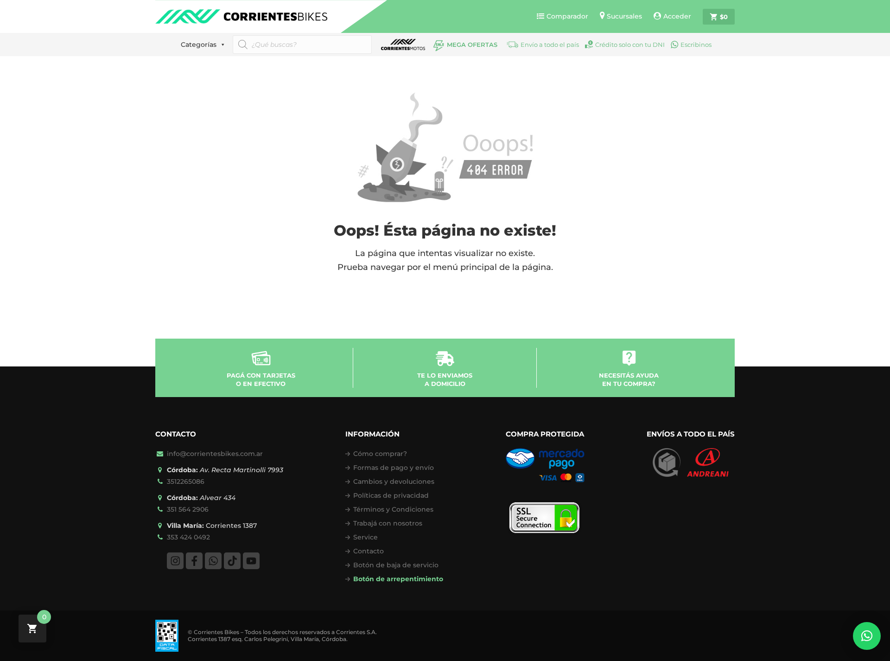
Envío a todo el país (550, 44)
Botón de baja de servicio (396, 565)
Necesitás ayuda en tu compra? (629, 379)
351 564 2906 (188, 509)
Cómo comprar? (380, 453)
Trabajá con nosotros (387, 523)
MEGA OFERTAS (472, 44)
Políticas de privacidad (391, 495)
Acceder (677, 16)
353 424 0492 (188, 537)
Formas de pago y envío (393, 467)
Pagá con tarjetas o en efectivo (261, 379)
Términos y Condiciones (393, 509)
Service (365, 537)
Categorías (198, 44)
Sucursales (624, 16)
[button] (867, 636)
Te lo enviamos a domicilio (444, 379)
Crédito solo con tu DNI (630, 44)
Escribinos (696, 44)
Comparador (567, 16)
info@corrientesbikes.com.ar (215, 453)
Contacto (368, 551)
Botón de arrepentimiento (398, 579)
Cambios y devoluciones (393, 481)
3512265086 (185, 481)
